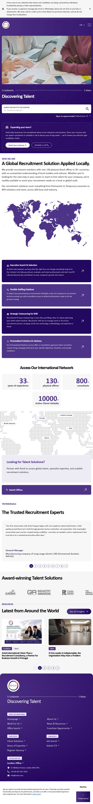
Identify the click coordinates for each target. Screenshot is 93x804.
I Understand (83, 797)
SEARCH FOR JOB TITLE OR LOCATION (16, 107)
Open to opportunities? (72, 116)
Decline (83, 786)
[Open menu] (89, 25)
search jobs (87, 109)
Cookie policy (36, 794)
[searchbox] (44, 110)
